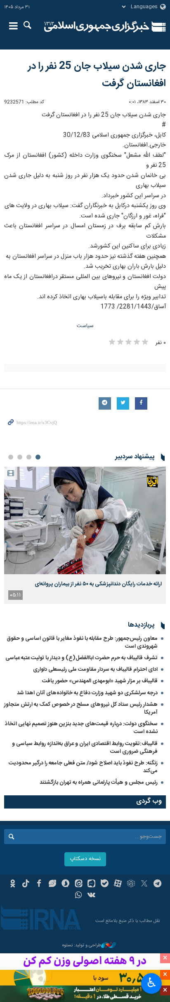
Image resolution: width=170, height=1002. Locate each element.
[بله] (104, 884)
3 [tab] (19, 457)
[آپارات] (117, 884)
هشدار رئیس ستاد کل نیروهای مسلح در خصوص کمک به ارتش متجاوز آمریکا (81, 708)
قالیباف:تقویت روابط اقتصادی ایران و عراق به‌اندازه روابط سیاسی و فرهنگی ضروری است (85, 747)
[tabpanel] (85, 535)
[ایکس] (144, 884)
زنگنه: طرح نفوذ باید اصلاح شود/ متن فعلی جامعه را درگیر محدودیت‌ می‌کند (83, 767)
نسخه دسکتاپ (85, 859)
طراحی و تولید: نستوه (81, 945)
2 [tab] (28, 457)
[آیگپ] (91, 884)
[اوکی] (12, 884)
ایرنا (96, 27)
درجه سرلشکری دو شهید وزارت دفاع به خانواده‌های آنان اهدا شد (87, 693)
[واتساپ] (78, 896)
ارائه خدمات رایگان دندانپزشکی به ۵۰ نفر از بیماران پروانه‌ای (98, 584)
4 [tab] (10, 457)
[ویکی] (91, 896)
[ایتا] (78, 884)
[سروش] (65, 884)
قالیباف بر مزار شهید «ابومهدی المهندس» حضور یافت (100, 681)
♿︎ (152, 982)
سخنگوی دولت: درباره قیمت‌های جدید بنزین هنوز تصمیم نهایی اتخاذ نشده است (81, 727)
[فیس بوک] (39, 884)
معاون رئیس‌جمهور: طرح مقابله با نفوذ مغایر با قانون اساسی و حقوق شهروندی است (82, 642)
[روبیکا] (131, 884)
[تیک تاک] (25, 884)
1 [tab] (37, 457)
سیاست (85, 326)
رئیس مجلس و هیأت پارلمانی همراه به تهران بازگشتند (99, 782)
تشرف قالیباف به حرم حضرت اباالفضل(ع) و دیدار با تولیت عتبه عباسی (81, 657)
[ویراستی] (52, 884)
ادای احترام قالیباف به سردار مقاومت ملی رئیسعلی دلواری (95, 669)
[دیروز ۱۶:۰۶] (85, 520)
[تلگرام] (157, 884)
